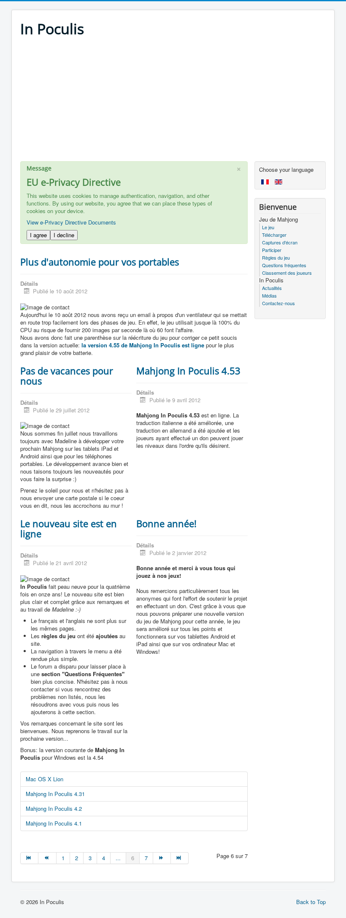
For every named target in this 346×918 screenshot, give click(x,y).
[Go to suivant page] (162, 858)
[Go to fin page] (180, 858)
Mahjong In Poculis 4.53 (188, 370)
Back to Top (311, 902)
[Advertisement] (173, 102)
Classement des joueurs (287, 272)
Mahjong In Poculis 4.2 (54, 808)
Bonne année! (166, 523)
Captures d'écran (279, 242)
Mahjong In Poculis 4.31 (55, 794)
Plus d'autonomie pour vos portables (99, 261)
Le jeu (268, 227)
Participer (271, 249)
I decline (64, 235)
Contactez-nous (278, 303)
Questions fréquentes (284, 265)
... (118, 858)
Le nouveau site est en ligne (68, 528)
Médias (269, 295)
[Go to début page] (29, 858)
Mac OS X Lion (44, 779)
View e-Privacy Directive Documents (71, 222)
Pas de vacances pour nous (66, 375)
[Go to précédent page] (47, 858)
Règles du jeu (276, 257)
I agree (38, 235)
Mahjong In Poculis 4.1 (54, 823)
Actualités (272, 287)
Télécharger (274, 234)
